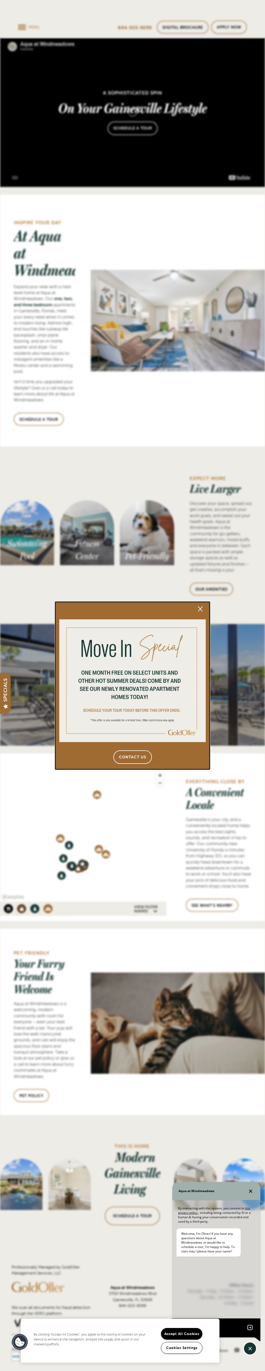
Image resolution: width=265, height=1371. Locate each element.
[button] (132, 757)
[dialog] (132, 685)
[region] (120, 1341)
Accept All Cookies (181, 1333)
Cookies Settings (181, 1347)
